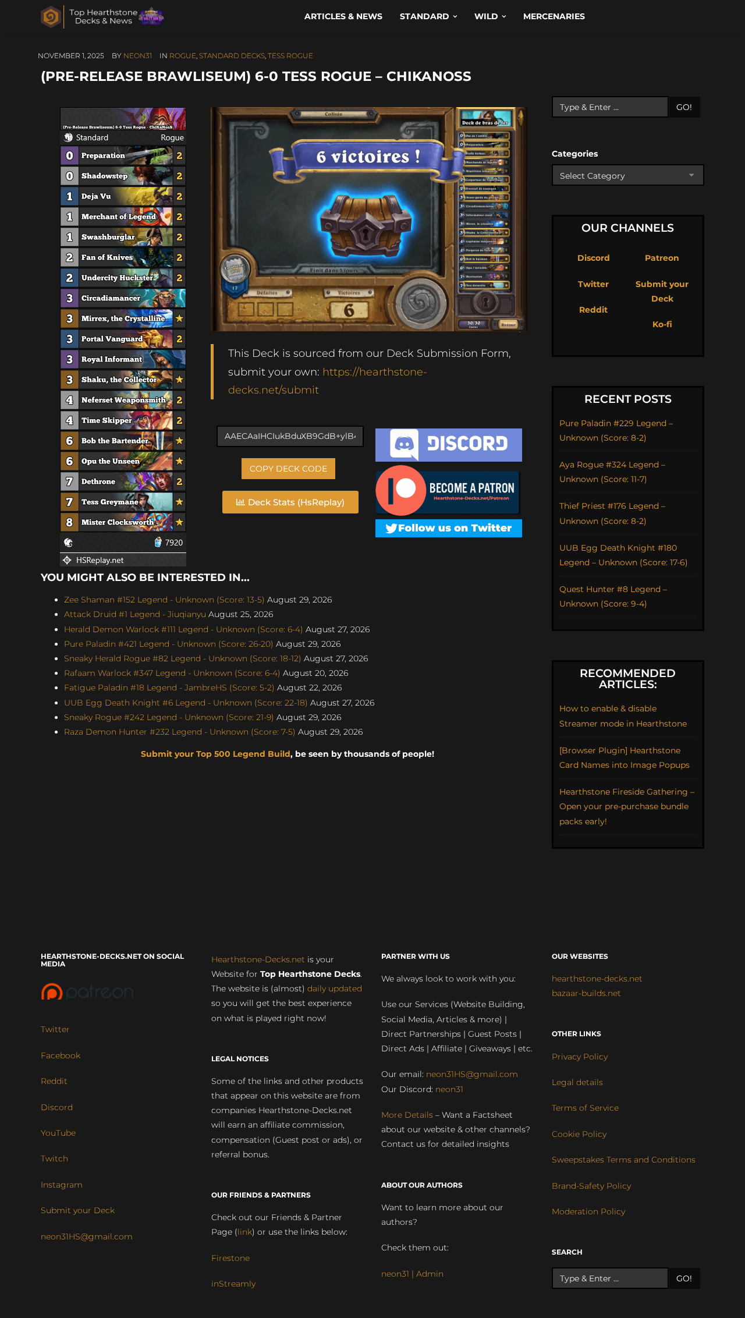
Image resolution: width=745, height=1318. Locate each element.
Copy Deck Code (288, 468)
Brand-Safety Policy (591, 1186)
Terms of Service (585, 1108)
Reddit (593, 309)
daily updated (334, 988)
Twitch (54, 1158)
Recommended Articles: (628, 679)
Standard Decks (232, 55)
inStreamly (233, 1283)
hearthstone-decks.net (597, 978)
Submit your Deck (78, 1210)
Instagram (62, 1184)
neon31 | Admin (412, 1274)
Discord (593, 258)
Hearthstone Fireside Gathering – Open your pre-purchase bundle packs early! (626, 806)
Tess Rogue (290, 55)
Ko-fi (662, 324)
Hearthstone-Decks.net (258, 959)
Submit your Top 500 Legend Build (215, 754)
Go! (684, 107)
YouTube (58, 1133)
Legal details (577, 1082)
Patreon (662, 258)
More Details (407, 1115)
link (244, 1232)
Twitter (593, 284)
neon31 (137, 55)
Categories (575, 153)
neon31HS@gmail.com (87, 1236)
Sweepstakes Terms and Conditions (624, 1159)
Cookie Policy (579, 1134)
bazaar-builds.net (586, 993)
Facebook (60, 1055)
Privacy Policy (580, 1056)
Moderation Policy (588, 1211)
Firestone (230, 1258)
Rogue (182, 55)
